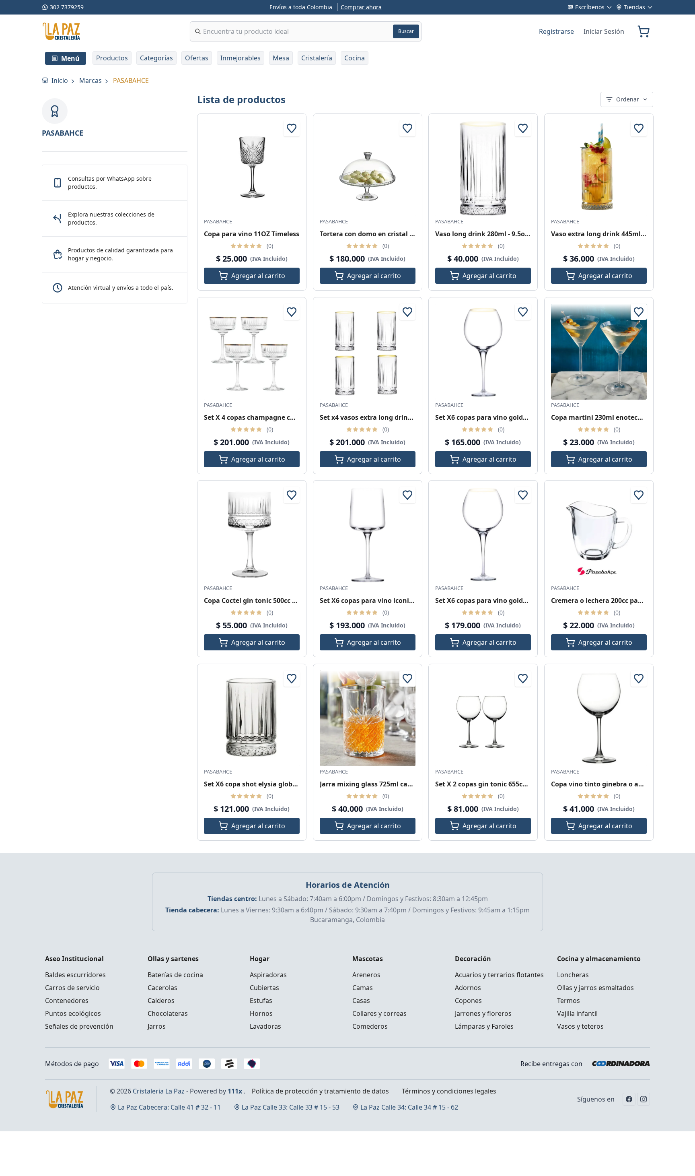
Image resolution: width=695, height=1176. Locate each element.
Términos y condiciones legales (449, 1091)
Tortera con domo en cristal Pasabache (382, 233)
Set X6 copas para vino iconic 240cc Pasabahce (393, 600)
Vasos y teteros (580, 1026)
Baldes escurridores (75, 974)
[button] (112, 58)
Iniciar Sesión (604, 31)
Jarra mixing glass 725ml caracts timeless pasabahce (404, 783)
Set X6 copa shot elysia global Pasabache (269, 783)
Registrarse (556, 31)
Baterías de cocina (175, 974)
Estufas (261, 1000)
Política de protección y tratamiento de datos (320, 1091)
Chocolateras (168, 1013)
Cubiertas (264, 987)
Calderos (161, 1000)
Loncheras (573, 974)
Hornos (261, 1013)
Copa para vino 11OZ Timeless (251, 233)
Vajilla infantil (577, 1013)
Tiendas (634, 7)
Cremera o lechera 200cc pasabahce (607, 600)
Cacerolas (162, 987)
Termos (568, 1000)
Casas (361, 1000)
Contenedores (66, 1000)
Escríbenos (590, 7)
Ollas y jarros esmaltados (595, 987)
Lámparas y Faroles (484, 1026)
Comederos (370, 1026)
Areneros (366, 974)
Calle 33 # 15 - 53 (290, 1107)
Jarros (157, 1026)
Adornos (468, 987)
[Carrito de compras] (643, 31)
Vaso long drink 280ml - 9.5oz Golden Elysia (504, 233)
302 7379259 (67, 7)
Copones (468, 1000)
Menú (70, 58)
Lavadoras (265, 1026)
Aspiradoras (268, 974)
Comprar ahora (361, 7)
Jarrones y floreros (483, 1013)
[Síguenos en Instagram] (643, 1099)
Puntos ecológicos (73, 1013)
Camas (362, 987)
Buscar (406, 31)
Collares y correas (379, 1013)
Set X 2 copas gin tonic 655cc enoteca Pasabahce (512, 783)
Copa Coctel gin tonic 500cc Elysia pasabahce (275, 600)
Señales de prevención (79, 1026)
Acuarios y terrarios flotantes (499, 974)
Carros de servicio (72, 987)
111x (235, 1091)
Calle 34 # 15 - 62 (409, 1107)
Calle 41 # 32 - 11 (169, 1107)
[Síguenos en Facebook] (629, 1099)
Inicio (60, 80)
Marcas (91, 80)
